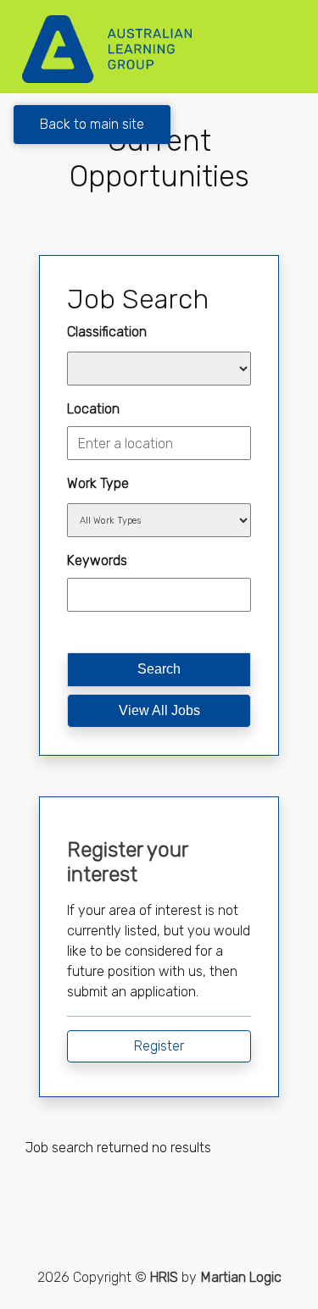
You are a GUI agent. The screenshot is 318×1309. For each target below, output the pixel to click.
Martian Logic (241, 1277)
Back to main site (92, 124)
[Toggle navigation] (280, 49)
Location (93, 409)
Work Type (98, 483)
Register (159, 1046)
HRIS (164, 1277)
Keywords (97, 560)
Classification (107, 332)
